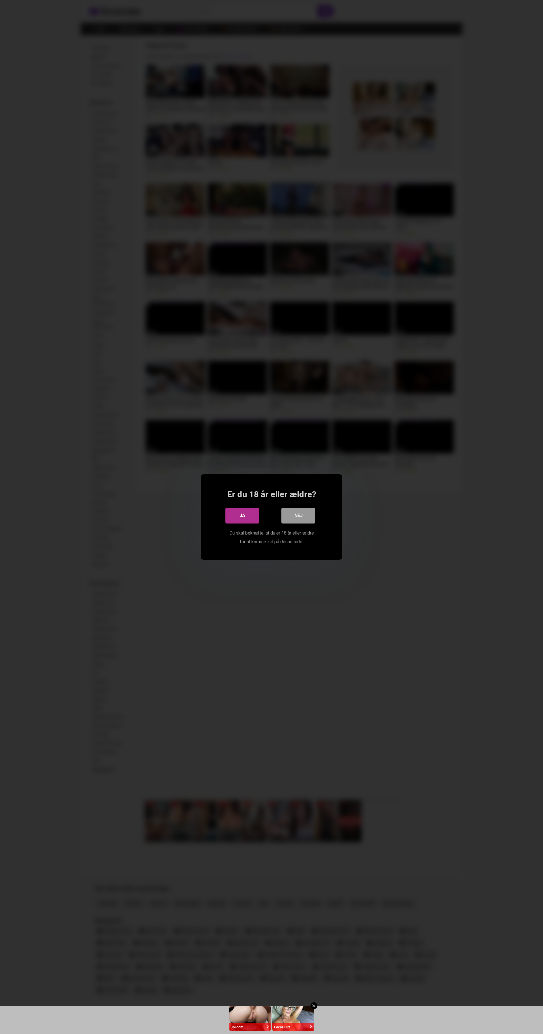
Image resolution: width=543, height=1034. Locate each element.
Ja (242, 515)
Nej (298, 515)
